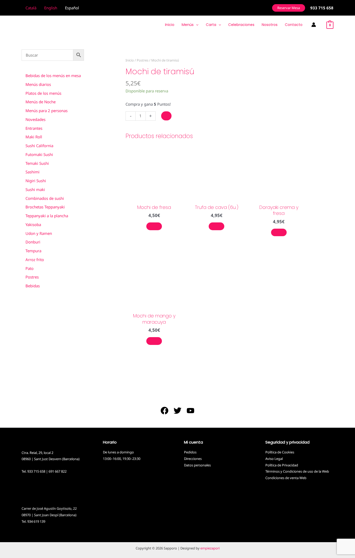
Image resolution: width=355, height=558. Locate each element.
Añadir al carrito (166, 115)
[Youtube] (190, 410)
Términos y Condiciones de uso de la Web (297, 471)
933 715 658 (36, 471)
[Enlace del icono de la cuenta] (313, 24)
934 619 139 (36, 521)
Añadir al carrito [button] (154, 226)
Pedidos (190, 452)
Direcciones (193, 458)
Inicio (130, 60)
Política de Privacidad (281, 465)
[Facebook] (164, 410)
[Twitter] (177, 410)
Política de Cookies (279, 452)
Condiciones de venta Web (285, 477)
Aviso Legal (274, 458)
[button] (288, 8)
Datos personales (197, 465)
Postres (142, 60)
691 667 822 (58, 471)
